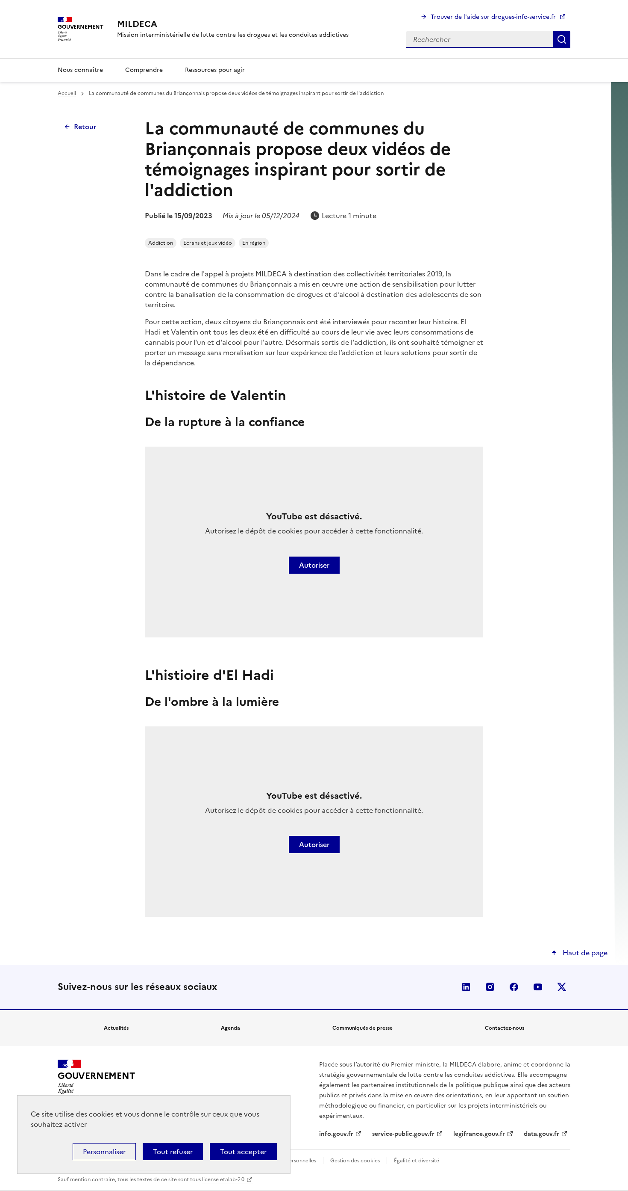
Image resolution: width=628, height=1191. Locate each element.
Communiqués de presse (362, 1028)
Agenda (230, 1028)
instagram (490, 986)
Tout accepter (243, 1152)
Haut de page (584, 953)
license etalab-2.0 (223, 1179)
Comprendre (144, 69)
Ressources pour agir (215, 69)
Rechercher (561, 39)
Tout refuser (173, 1152)
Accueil (67, 93)
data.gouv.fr (541, 1133)
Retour (85, 126)
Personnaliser (104, 1152)
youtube (537, 986)
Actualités (116, 1028)
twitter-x (561, 986)
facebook (513, 986)
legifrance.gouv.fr (479, 1133)
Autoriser (314, 565)
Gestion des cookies (355, 1160)
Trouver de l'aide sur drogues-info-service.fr (493, 16)
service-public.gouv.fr (403, 1133)
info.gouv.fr (336, 1133)
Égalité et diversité (416, 1160)
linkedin (466, 986)
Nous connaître (80, 69)
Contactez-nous (504, 1028)
